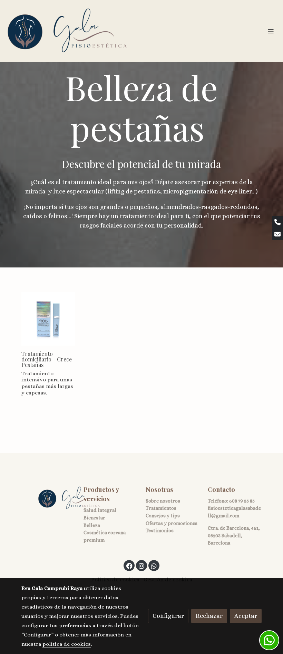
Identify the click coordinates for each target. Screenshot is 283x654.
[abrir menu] (270, 31)
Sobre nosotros (163, 501)
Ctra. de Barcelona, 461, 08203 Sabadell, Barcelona (234, 535)
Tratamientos (161, 508)
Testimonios (160, 530)
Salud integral (100, 510)
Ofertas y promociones (171, 523)
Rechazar (209, 615)
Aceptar (245, 615)
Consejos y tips (163, 515)
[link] (67, 31)
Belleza (92, 525)
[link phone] (277, 222)
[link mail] (277, 234)
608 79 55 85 (242, 501)
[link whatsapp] (153, 565)
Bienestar (94, 517)
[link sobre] (48, 498)
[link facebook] (129, 565)
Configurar (168, 615)
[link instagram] (141, 565)
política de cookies (66, 644)
